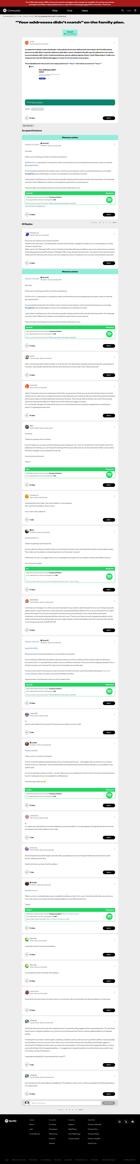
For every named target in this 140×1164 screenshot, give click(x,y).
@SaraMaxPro (33, 538)
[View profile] (27, 42)
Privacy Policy (33, 1160)
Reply (109, 118)
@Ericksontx (32, 890)
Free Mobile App (74, 1134)
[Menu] (135, 10)
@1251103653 (33, 648)
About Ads (57, 1160)
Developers (53, 1129)
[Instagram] (119, 1121)
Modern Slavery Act (81, 1160)
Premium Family (28, 16)
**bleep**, (72, 63)
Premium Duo (93, 1129)
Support (71, 1124)
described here (79, 445)
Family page (80, 896)
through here (30, 174)
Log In (129, 10)
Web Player (72, 1129)
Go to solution (71, 34)
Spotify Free (92, 1143)
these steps (83, 4)
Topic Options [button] (27, 126)
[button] (114, 42)
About (31, 1124)
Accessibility (68, 1160)
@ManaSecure (32, 162)
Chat (69, 10)
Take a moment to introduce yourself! (62, 203)
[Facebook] (132, 1121)
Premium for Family (37, 109)
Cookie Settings (45, 1160)
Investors (52, 1138)
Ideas (85, 10)
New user (33, 938)
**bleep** (98, 63)
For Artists (52, 1124)
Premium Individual (94, 1124)
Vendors (52, 1143)
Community (13, 10)
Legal (6, 1160)
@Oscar (36, 764)
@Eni (36, 662)
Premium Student (94, 1138)
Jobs (31, 1129)
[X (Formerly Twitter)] (126, 1121)
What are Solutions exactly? (70, 914)
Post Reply (108, 1103)
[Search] (122, 10)
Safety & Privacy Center (19, 1160)
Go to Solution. (37, 102)
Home (15, 16)
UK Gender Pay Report (109, 1160)
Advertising (53, 1134)
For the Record (34, 1134)
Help (54, 10)
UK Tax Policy (94, 1160)
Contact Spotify (74, 1138)
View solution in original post (35, 206)
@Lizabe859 (32, 750)
